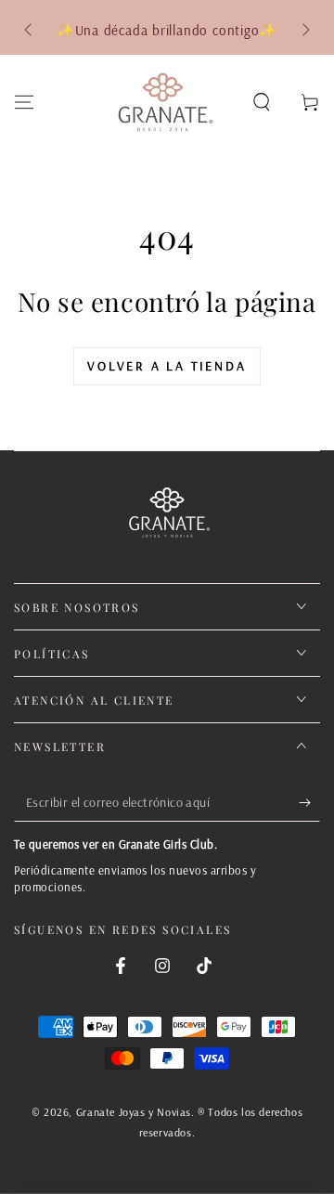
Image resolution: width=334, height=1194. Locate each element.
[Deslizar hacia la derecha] (304, 30)
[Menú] (24, 102)
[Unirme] (309, 803)
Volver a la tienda (166, 365)
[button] (262, 102)
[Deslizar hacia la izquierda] (29, 30)
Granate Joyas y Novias (133, 1112)
